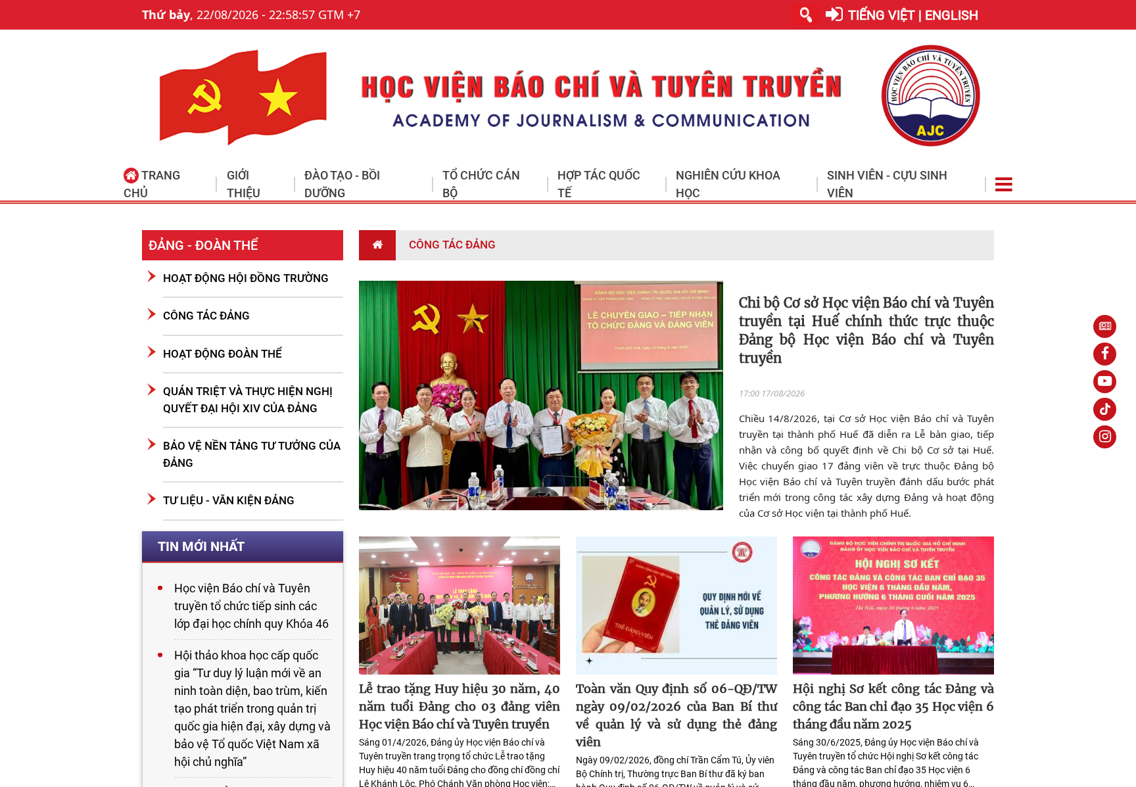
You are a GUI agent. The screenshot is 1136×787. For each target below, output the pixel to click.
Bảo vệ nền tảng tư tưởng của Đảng (252, 454)
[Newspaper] (1104, 326)
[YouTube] (1104, 381)
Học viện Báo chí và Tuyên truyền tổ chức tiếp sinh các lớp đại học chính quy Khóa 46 (251, 606)
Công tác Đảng (206, 315)
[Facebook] (1104, 354)
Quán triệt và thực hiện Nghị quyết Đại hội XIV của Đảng (248, 400)
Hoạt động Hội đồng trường (246, 278)
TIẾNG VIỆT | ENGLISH (913, 15)
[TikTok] (1104, 409)
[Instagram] (1104, 436)
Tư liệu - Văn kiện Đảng (229, 500)
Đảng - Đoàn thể (203, 245)
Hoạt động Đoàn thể (222, 353)
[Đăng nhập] (834, 15)
